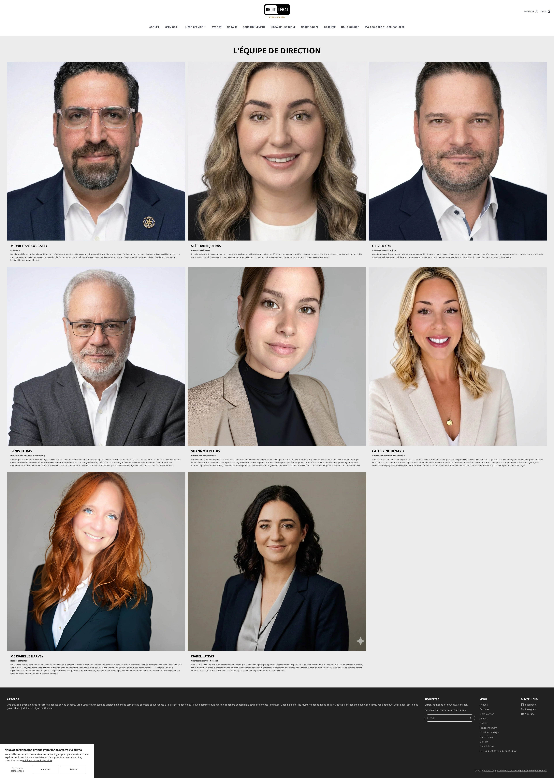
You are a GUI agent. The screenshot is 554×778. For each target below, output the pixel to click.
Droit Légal (490, 770)
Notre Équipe (309, 27)
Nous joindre (350, 27)
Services (171, 27)
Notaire (232, 27)
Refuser (74, 769)
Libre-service (194, 27)
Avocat (217, 27)
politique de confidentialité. (37, 760)
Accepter (45, 769)
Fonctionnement (254, 27)
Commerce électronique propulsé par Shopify (522, 770)
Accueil (154, 27)
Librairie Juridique (283, 27)
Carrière (330, 27)
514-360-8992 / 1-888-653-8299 (385, 27)
